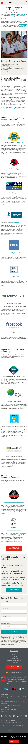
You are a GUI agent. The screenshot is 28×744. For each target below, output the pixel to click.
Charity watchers (23, 24)
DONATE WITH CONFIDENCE (14, 548)
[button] (22, 2)
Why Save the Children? (14, 653)
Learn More (14, 650)
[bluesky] (26, 716)
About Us (14, 654)
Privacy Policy (4, 720)
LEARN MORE (14, 590)
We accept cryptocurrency (15, 672)
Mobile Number (5, 623)
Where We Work (14, 658)
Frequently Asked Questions (14, 660)
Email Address (5, 616)
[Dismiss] (26, 734)
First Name (4, 601)
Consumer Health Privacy (7, 722)
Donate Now (14, 667)
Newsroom (8, 725)
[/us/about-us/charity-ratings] (6, 688)
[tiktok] (14, 716)
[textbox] (14, 604)
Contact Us (4, 694)
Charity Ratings (14, 662)
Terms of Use (12, 720)
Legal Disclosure (18, 722)
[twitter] (6, 716)
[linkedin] (22, 716)
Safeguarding (4, 711)
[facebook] (2, 716)
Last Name (4, 609)
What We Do (14, 656)
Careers (14, 725)
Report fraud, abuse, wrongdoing (9, 709)
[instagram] (10, 716)
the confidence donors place (8, 101)
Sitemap (2, 725)
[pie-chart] (3, 680)
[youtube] (18, 716)
